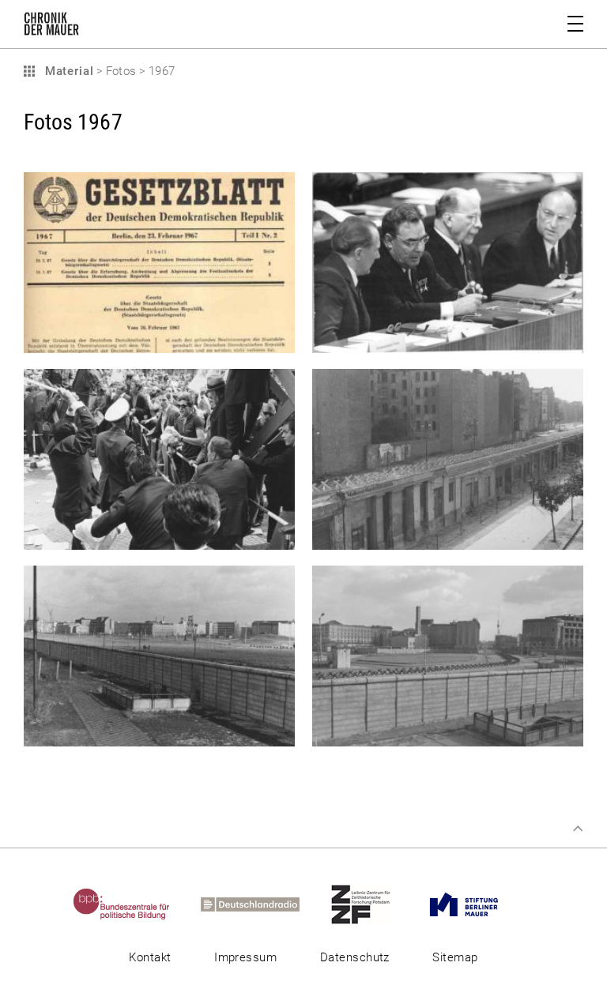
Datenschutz (355, 957)
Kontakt (150, 957)
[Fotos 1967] (159, 344)
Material (67, 71)
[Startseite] (51, 27)
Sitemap (454, 957)
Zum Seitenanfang (577, 828)
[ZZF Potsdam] (374, 903)
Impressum (245, 957)
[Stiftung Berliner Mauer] (477, 903)
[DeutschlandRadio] (264, 903)
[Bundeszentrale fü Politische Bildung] (136, 903)
